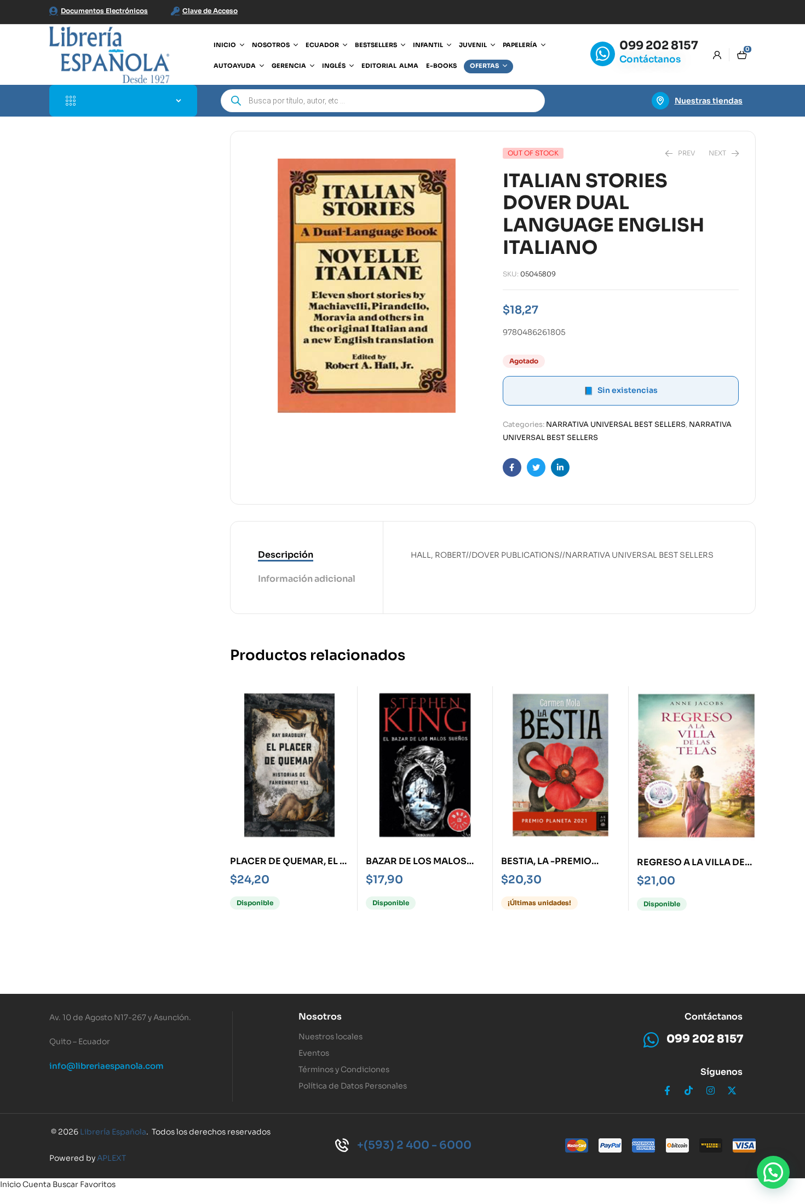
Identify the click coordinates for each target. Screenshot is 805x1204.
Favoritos (98, 1184)
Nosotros (320, 1016)
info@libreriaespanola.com (106, 1066)
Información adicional (306, 578)
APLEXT (111, 1158)
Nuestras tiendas (709, 101)
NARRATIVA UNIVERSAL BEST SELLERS (616, 424)
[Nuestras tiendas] (660, 100)
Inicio (10, 1184)
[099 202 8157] (602, 54)
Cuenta (36, 1184)
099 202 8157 (658, 45)
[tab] (306, 555)
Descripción (285, 554)
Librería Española (113, 1132)
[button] (773, 1172)
